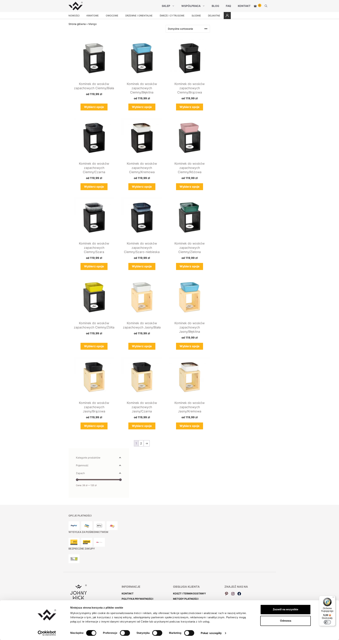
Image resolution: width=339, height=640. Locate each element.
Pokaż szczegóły (211, 633)
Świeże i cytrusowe (172, 15)
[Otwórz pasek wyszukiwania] (266, 6)
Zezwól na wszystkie (285, 609)
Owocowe (112, 15)
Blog (215, 6)
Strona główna (77, 23)
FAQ (228, 6)
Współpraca (191, 6)
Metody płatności (185, 598)
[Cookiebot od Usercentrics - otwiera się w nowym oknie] (46, 633)
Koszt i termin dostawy (189, 593)
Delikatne (214, 15)
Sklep (166, 6)
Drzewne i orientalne (139, 15)
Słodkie (196, 15)
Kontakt (244, 6)
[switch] (125, 633)
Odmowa (285, 620)
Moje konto (227, 15)
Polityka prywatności (137, 598)
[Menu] (333, 598)
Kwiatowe (93, 15)
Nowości (74, 15)
